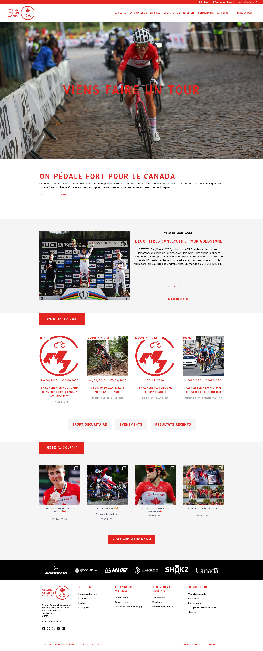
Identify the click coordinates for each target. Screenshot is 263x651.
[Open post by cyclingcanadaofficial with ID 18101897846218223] (203, 485)
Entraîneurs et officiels (145, 13)
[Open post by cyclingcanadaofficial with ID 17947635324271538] (59, 485)
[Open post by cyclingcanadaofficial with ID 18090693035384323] (107, 485)
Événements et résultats (179, 13)
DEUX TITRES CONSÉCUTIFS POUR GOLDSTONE (178, 241)
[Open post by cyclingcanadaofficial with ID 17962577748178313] (155, 485)
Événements (131, 424)
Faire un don (244, 13)
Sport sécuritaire (89, 424)
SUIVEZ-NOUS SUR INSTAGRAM (131, 541)
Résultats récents (173, 424)
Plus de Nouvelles (177, 299)
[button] (169, 286)
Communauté (206, 13)
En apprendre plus (53, 194)
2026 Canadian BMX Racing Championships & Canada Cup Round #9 (60, 392)
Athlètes (120, 13)
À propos (222, 13)
